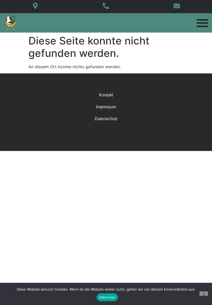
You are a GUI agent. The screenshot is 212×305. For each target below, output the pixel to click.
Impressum (106, 107)
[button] (202, 23)
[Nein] (203, 293)
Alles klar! (107, 297)
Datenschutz (106, 119)
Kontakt (106, 95)
